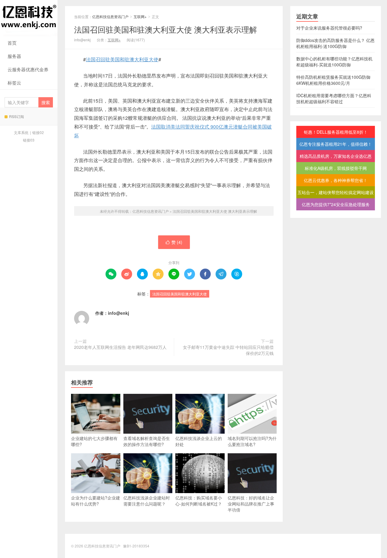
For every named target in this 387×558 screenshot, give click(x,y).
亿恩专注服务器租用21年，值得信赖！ (335, 144)
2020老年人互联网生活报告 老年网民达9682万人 (120, 347)
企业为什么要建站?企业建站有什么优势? (95, 501)
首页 (12, 43)
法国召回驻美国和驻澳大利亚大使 (122, 59)
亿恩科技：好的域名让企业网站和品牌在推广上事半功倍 (251, 504)
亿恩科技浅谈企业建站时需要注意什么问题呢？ (146, 501)
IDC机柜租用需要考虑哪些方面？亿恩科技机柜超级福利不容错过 (333, 98)
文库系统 (21, 132)
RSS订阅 (16, 116)
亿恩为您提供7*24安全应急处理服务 (336, 204)
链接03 (28, 139)
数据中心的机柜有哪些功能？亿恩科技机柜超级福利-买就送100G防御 (334, 62)
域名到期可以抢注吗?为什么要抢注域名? (252, 441)
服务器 (14, 56)
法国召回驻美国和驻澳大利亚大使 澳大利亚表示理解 (165, 29)
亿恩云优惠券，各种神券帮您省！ (335, 180)
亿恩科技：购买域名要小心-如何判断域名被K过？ (198, 501)
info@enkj (118, 313)
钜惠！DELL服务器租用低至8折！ (336, 132)
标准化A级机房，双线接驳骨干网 (336, 168)
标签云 (14, 82)
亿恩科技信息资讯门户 (28, 18)
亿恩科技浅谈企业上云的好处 (198, 441)
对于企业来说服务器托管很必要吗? (329, 28)
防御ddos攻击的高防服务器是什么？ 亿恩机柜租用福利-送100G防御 (335, 43)
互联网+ (140, 16)
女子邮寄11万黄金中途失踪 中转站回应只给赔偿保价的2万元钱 (228, 350)
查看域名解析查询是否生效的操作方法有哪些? (146, 441)
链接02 (38, 132)
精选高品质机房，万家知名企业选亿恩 (336, 156)
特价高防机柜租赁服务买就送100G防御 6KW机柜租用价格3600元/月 (333, 80)
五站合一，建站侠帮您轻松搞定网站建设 (336, 192)
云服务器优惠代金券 (28, 69)
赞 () (174, 242)
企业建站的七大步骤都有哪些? (94, 441)
